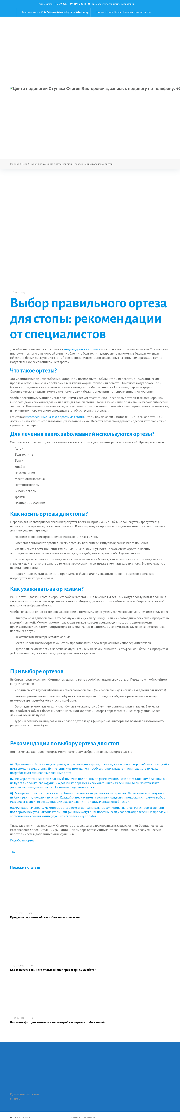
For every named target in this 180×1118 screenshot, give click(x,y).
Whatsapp (82, 12)
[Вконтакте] (167, 4)
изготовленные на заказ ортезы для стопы (54, 417)
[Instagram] (167, 8)
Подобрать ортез (22, 840)
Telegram (69, 12)
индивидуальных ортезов (82, 349)
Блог (14, 852)
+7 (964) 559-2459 (52, 12)
